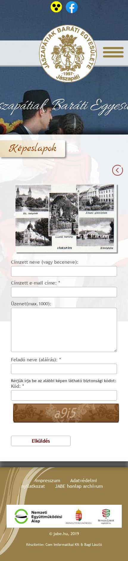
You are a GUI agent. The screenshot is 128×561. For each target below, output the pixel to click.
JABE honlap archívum (79, 486)
